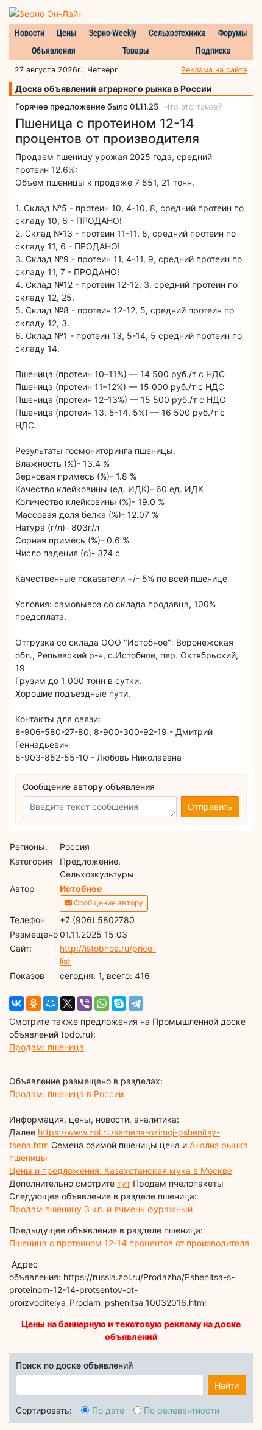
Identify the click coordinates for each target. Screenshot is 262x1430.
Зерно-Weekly (112, 33)
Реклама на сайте (214, 69)
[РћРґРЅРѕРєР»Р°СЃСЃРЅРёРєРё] (33, 1003)
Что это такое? (193, 106)
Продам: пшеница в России (66, 1094)
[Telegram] (136, 1003)
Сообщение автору (107, 902)
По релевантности (181, 1410)
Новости (29, 33)
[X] (67, 1003)
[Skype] (119, 1003)
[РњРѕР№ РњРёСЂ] (50, 1003)
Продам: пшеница (46, 1047)
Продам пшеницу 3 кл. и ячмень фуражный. (102, 1209)
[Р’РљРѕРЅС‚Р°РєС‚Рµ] (16, 1003)
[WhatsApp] (101, 1003)
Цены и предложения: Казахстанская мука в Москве (120, 1170)
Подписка (213, 50)
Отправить (210, 806)
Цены (67, 33)
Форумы (232, 33)
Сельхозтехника (177, 33)
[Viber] (84, 1003)
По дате (108, 1410)
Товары (135, 50)
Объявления (54, 50)
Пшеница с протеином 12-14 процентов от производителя (129, 1243)
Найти (226, 1385)
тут (123, 1183)
